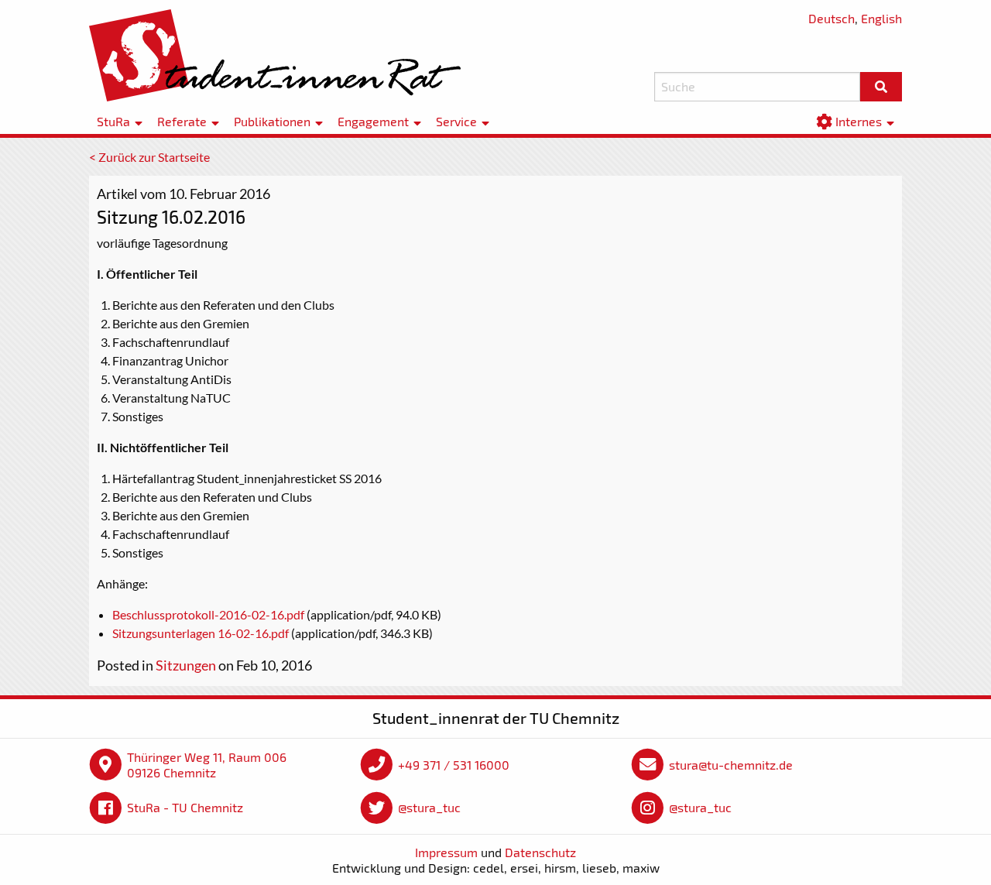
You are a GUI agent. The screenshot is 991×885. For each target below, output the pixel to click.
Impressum (446, 852)
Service (456, 122)
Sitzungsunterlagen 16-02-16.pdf (200, 633)
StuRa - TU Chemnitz (185, 807)
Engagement (373, 122)
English (881, 18)
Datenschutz (540, 852)
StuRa (113, 122)
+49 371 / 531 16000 (453, 764)
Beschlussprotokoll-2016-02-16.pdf (208, 614)
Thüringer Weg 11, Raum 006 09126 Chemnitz (206, 765)
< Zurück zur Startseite (149, 156)
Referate (182, 122)
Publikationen (272, 122)
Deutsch (831, 18)
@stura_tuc (429, 807)
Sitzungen (186, 665)
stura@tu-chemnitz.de (731, 764)
